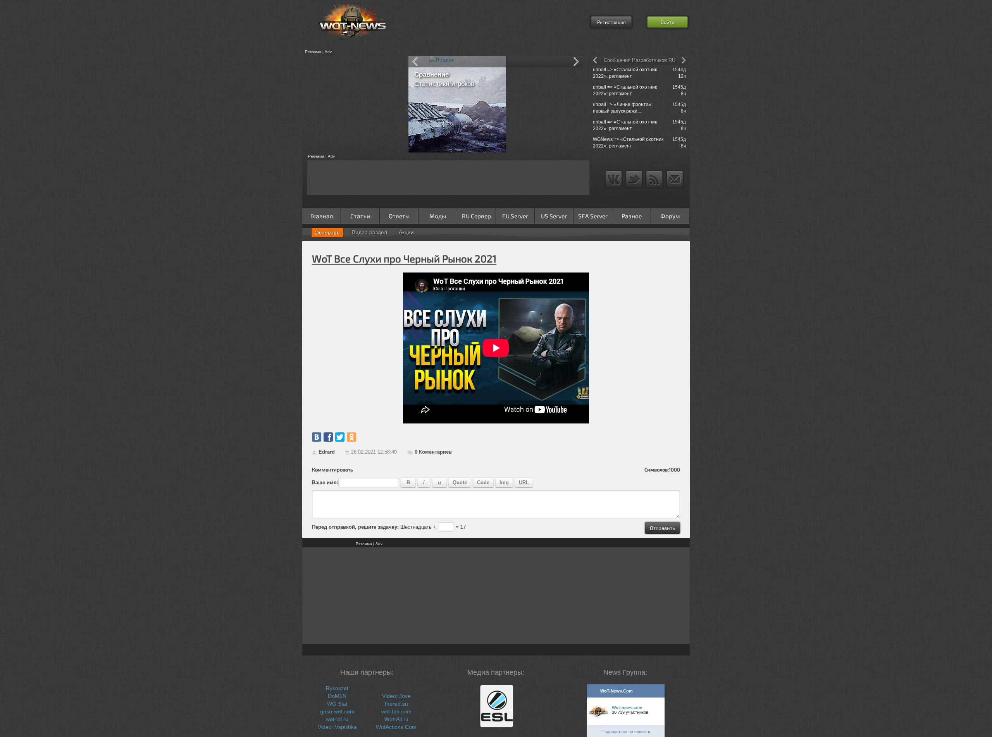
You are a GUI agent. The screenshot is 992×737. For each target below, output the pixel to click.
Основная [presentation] (327, 233)
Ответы (399, 216)
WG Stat (337, 704)
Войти (667, 22)
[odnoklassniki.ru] (351, 437)
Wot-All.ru (396, 719)
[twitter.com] (339, 437)
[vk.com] (316, 437)
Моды (437, 216)
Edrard (327, 452)
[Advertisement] (352, 104)
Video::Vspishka (337, 727)
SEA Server (593, 216)
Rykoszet (337, 688)
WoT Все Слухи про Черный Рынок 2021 (404, 258)
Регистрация (611, 22)
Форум (670, 216)
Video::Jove (396, 696)
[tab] (327, 233)
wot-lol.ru (337, 719)
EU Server (515, 216)
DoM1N (337, 696)
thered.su (396, 704)
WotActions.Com (396, 727)
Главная (321, 216)
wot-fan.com (396, 711)
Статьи (360, 216)
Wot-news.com (627, 707)
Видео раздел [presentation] (369, 232)
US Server (554, 216)
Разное (632, 216)
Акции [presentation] (406, 232)
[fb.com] (328, 437)
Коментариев (433, 452)
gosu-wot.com (337, 711)
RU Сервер (476, 216)
